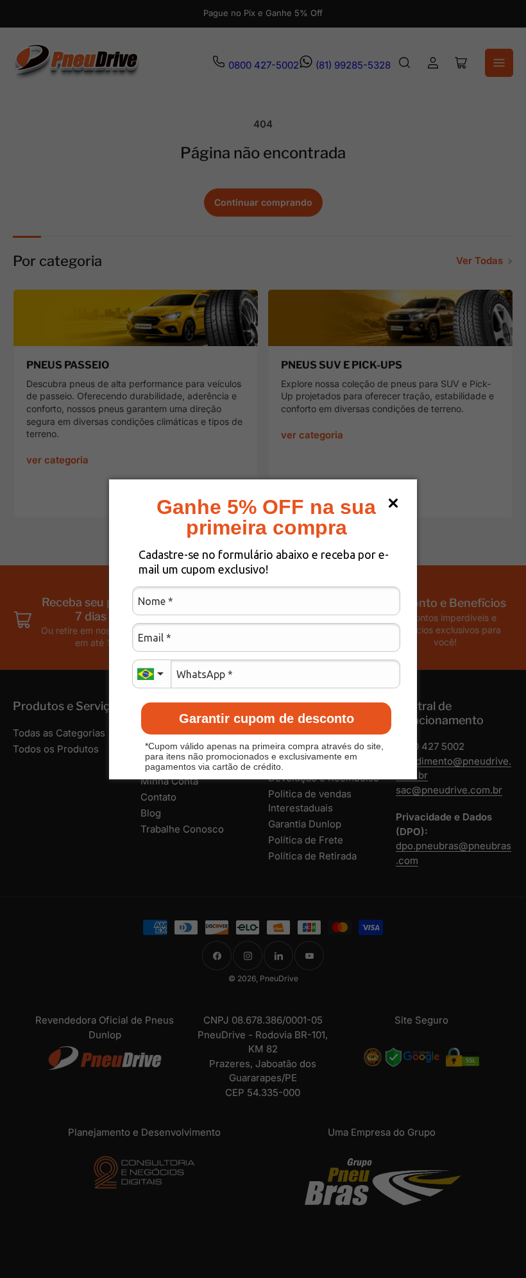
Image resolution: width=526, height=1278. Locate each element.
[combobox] (151, 674)
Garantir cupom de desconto (266, 718)
